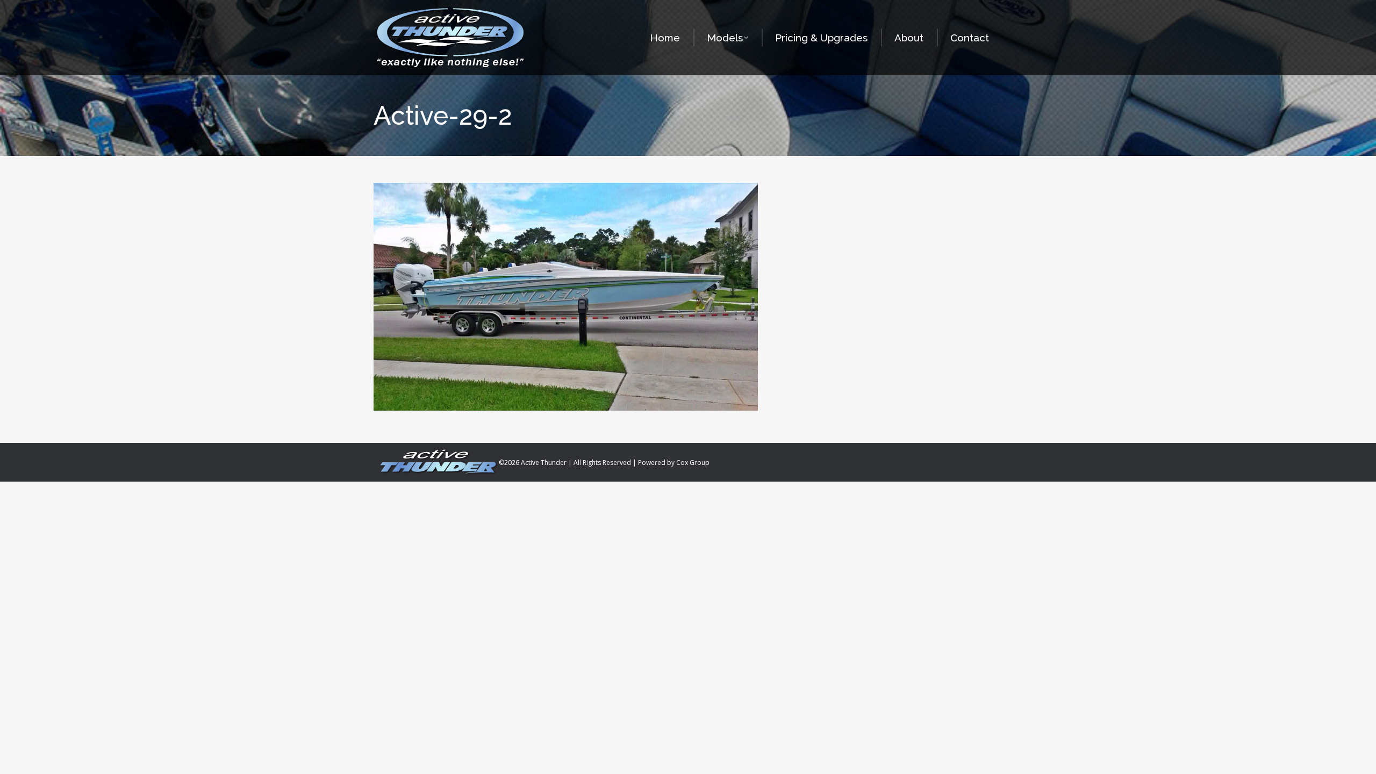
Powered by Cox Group (674, 462)
